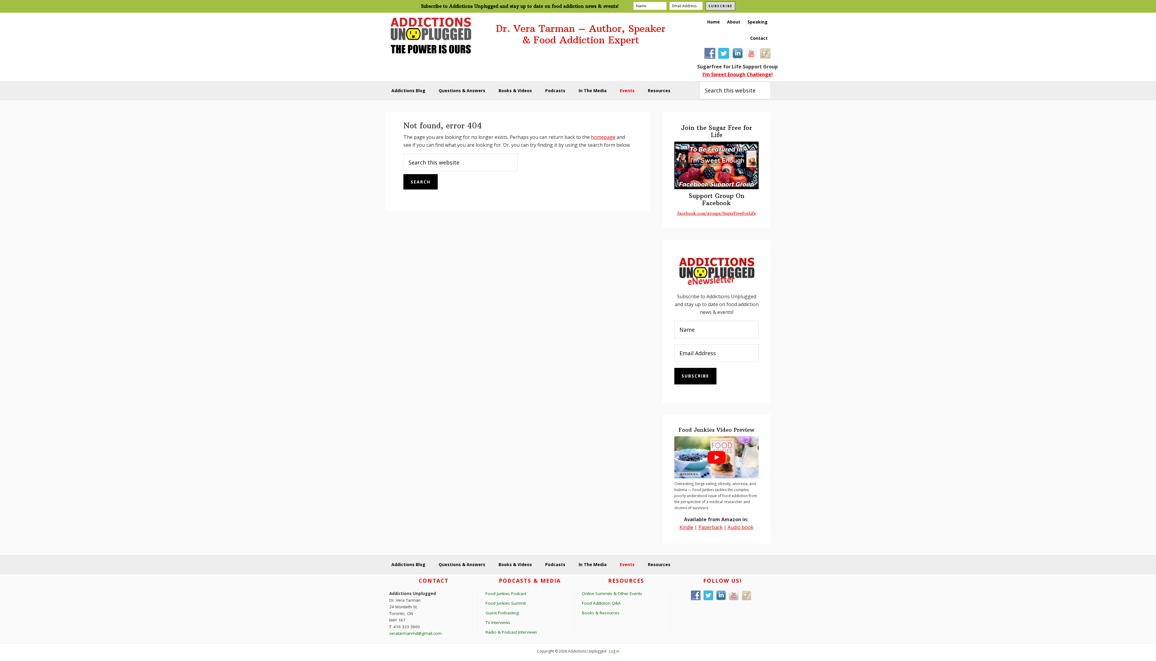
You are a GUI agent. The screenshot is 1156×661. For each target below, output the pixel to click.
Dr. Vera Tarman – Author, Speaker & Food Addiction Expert (581, 34)
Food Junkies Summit (506, 603)
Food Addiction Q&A (601, 603)
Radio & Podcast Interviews (511, 632)
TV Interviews (498, 622)
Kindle (686, 527)
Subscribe (720, 6)
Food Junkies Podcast (506, 593)
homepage (603, 137)
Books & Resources (601, 613)
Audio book (741, 527)
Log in (614, 651)
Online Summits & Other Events (612, 593)
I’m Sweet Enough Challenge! (738, 74)
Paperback (710, 527)
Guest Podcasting (502, 613)
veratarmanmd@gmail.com (415, 633)
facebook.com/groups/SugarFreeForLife (716, 213)
